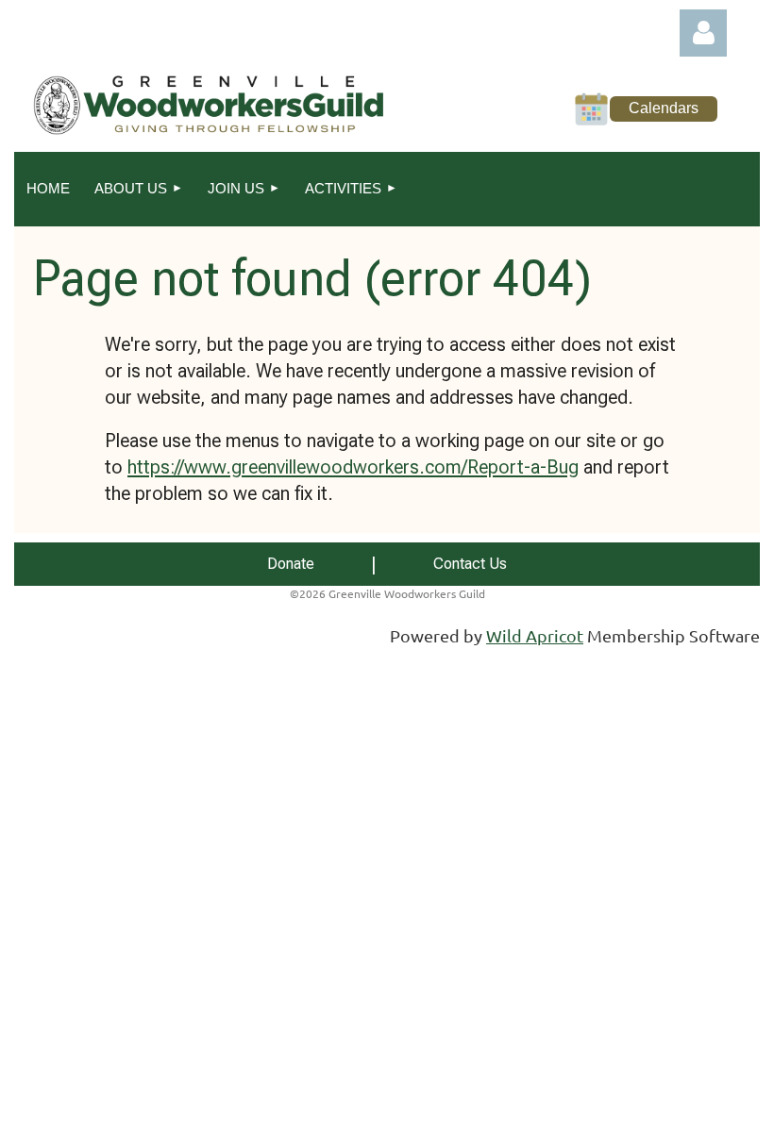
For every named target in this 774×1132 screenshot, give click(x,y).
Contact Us (470, 564)
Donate (290, 564)
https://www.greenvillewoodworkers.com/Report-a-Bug (353, 467)
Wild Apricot (534, 635)
